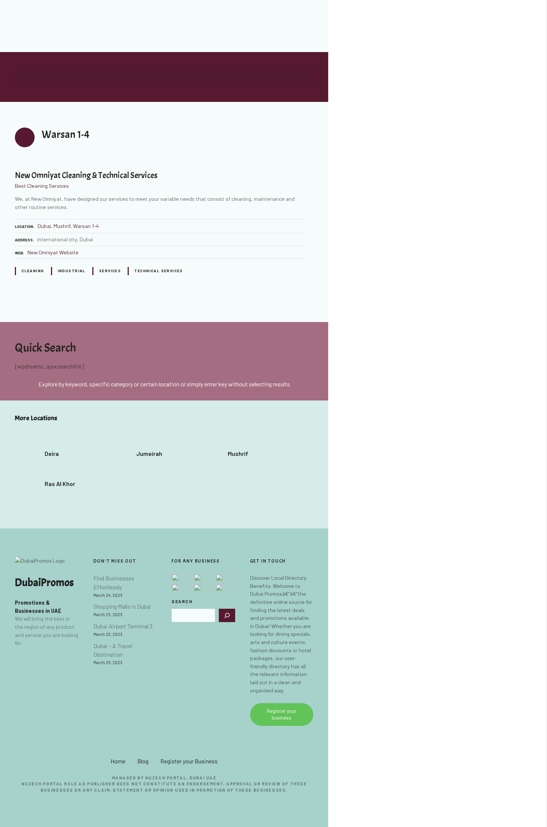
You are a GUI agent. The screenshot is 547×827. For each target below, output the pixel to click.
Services (110, 270)
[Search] (227, 615)
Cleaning (33, 270)
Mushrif (62, 226)
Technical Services (158, 270)
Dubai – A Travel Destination (112, 650)
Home (118, 761)
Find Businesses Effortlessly (113, 583)
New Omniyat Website (53, 252)
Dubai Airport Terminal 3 (123, 626)
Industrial (72, 270)
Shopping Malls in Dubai (122, 606)
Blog (142, 761)
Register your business (282, 714)
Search (182, 601)
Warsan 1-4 (86, 226)
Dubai (44, 226)
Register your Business (189, 761)
